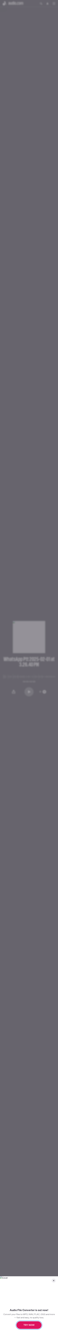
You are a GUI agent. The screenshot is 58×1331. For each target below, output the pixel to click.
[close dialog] (54, 1280)
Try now (29, 1325)
